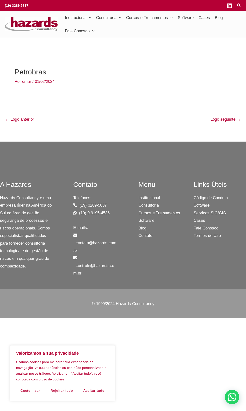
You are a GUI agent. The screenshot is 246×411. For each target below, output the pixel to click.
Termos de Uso (207, 235)
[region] (62, 373)
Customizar (30, 390)
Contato (145, 235)
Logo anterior (19, 119)
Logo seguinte (225, 119)
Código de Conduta (211, 198)
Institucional (75, 17)
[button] (232, 397)
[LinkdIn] (229, 5)
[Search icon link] (239, 6)
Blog (219, 17)
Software (186, 17)
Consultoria (106, 17)
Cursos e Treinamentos (147, 17)
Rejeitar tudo (61, 390)
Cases (204, 17)
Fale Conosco (77, 31)
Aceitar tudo (94, 390)
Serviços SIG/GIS (210, 213)
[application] (88, 18)
